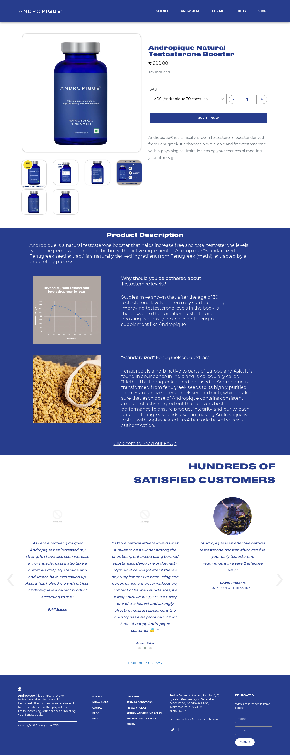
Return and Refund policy (144, 713)
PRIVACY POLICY (136, 707)
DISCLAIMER (134, 696)
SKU (153, 89)
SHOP (95, 718)
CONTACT (98, 707)
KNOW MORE (100, 702)
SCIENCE (97, 696)
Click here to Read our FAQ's (145, 443)
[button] (139, 648)
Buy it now (208, 118)
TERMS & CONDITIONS (139, 702)
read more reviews (145, 663)
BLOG (95, 713)
